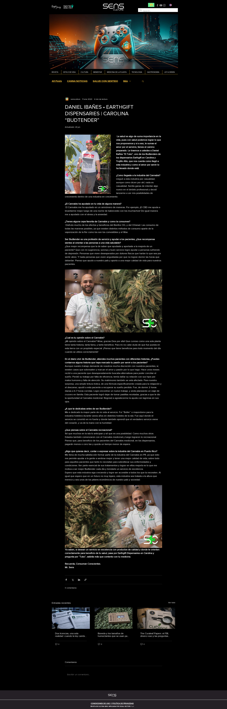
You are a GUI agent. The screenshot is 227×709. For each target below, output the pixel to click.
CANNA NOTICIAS (77, 81)
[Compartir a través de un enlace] (85, 579)
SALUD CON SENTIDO (105, 81)
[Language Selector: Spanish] (172, 5)
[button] (55, 72)
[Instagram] (164, 5)
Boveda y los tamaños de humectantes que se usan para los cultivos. (113, 634)
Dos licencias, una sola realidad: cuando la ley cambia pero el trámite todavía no (70, 634)
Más (125, 81)
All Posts (57, 81)
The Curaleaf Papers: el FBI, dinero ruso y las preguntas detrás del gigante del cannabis (154, 634)
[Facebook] (157, 5)
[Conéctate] (151, 5)
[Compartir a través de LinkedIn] (79, 579)
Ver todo (171, 602)
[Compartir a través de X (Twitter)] (72, 579)
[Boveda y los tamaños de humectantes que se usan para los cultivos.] (114, 618)
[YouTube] (160, 5)
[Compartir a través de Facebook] (66, 579)
